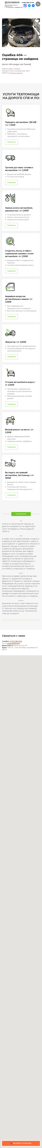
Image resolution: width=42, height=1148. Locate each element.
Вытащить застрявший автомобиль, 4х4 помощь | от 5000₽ (19, 475)
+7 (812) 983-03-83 (28, 2)
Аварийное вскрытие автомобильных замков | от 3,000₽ (18, 299)
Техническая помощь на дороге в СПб (11, 5)
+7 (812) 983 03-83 (16, 641)
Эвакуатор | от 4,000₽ (15, 342)
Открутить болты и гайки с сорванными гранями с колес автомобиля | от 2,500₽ (19, 254)
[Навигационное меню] (38, 4)
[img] (12, 2)
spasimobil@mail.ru (13, 643)
